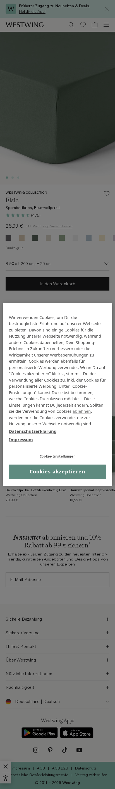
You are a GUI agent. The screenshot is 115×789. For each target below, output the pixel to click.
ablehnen (82, 411)
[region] (57, 394)
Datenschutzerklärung (33, 431)
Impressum (21, 439)
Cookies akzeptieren (57, 471)
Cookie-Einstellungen (57, 456)
